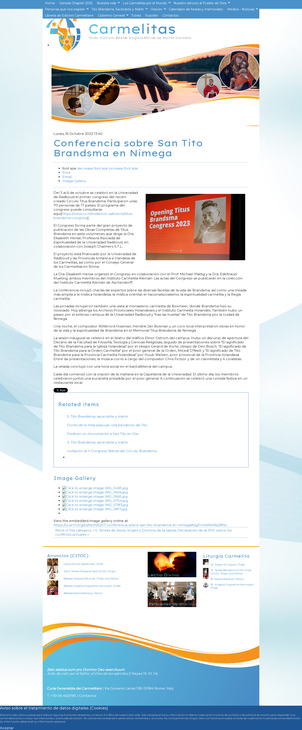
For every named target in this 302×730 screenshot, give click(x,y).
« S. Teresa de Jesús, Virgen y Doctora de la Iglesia (134, 530)
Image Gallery (74, 181)
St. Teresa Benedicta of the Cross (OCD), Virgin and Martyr (231, 571)
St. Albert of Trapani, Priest (228, 564)
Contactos (87, 696)
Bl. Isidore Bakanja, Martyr (227, 579)
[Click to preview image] (195, 259)
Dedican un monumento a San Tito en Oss (102, 434)
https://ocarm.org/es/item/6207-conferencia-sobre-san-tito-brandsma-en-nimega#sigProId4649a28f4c (140, 525)
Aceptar (7, 728)
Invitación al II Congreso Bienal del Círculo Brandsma (112, 451)
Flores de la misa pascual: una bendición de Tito (107, 425)
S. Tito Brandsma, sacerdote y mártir (97, 416)
